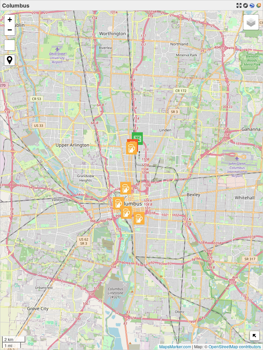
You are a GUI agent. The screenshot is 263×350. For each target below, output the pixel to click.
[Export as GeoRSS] (258, 5)
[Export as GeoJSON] (245, 5)
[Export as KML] (252, 5)
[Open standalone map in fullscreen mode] (239, 5)
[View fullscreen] (9, 45)
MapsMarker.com (175, 346)
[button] (137, 138)
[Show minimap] (254, 336)
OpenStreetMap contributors (235, 346)
